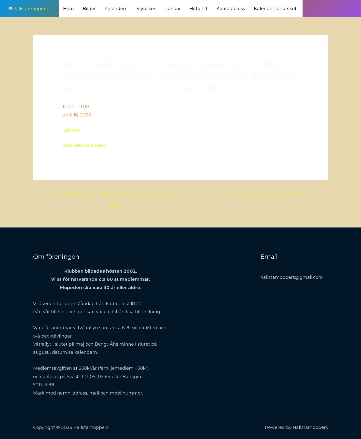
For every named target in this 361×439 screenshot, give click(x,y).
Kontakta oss (230, 8)
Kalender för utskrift (276, 8)
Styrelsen (147, 8)
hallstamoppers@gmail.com (291, 277)
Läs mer (71, 130)
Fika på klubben (268, 195)
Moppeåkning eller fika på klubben (114, 196)
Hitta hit (199, 8)
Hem (68, 8)
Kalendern (116, 8)
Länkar (173, 8)
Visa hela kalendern (85, 145)
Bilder (89, 8)
